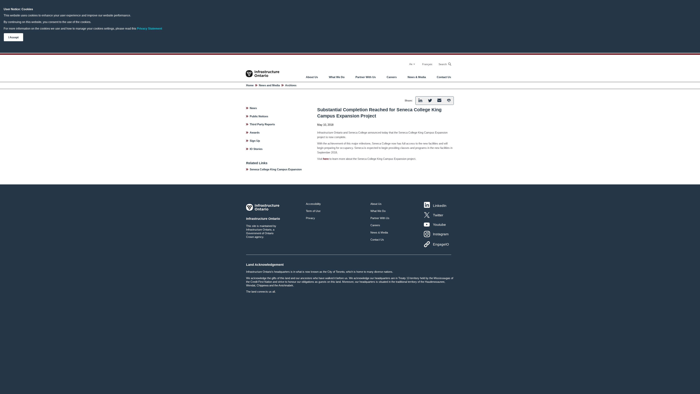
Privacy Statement (149, 28)
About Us (312, 77)
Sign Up (255, 140)
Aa (411, 64)
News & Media (417, 77)
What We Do (337, 77)
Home (250, 85)
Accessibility (313, 203)
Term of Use (313, 211)
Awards (255, 132)
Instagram (441, 234)
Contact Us (444, 77)
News (253, 108)
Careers (392, 77)
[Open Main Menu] (352, 67)
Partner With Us (365, 77)
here (326, 158)
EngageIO (441, 244)
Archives (290, 85)
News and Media (269, 85)
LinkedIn (439, 206)
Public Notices (259, 116)
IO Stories (256, 148)
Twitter (438, 215)
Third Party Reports (262, 124)
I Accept (13, 37)
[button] (443, 64)
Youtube (439, 225)
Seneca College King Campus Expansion (276, 169)
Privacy (310, 218)
